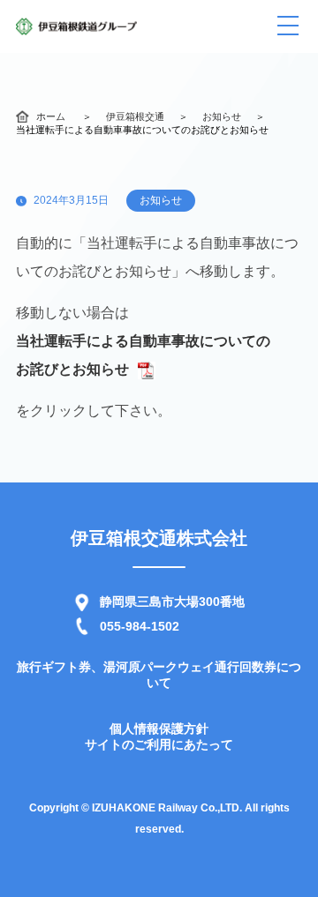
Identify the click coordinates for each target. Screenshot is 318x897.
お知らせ (221, 116)
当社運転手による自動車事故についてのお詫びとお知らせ (143, 355)
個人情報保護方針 (159, 728)
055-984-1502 (139, 626)
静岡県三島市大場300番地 (172, 601)
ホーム (50, 116)
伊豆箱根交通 (135, 116)
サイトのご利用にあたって (159, 744)
